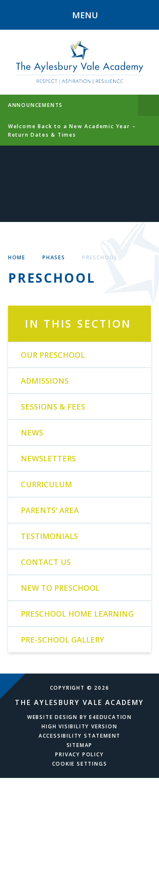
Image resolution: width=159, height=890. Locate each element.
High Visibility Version (79, 726)
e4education (110, 717)
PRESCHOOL (100, 257)
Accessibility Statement (79, 735)
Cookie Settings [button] (79, 763)
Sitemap (80, 745)
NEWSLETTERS (48, 458)
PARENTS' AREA (50, 510)
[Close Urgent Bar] (148, 105)
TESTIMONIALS (49, 536)
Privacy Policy (79, 754)
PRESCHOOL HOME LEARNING (77, 614)
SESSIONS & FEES (53, 406)
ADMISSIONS (45, 381)
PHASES (53, 257)
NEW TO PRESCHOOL (60, 588)
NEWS (32, 432)
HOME (16, 257)
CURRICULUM (46, 484)
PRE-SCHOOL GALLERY (62, 640)
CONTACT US (46, 562)
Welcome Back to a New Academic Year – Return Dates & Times (72, 130)
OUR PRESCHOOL (53, 355)
